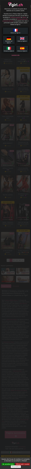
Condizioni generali (15, 17)
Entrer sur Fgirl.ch (15, 33)
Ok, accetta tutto (8, 464)
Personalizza (16, 466)
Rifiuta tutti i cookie (22, 464)
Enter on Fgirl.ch (22, 41)
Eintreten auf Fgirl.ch (8, 41)
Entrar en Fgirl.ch (22, 51)
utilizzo (24, 17)
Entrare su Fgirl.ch (9, 51)
